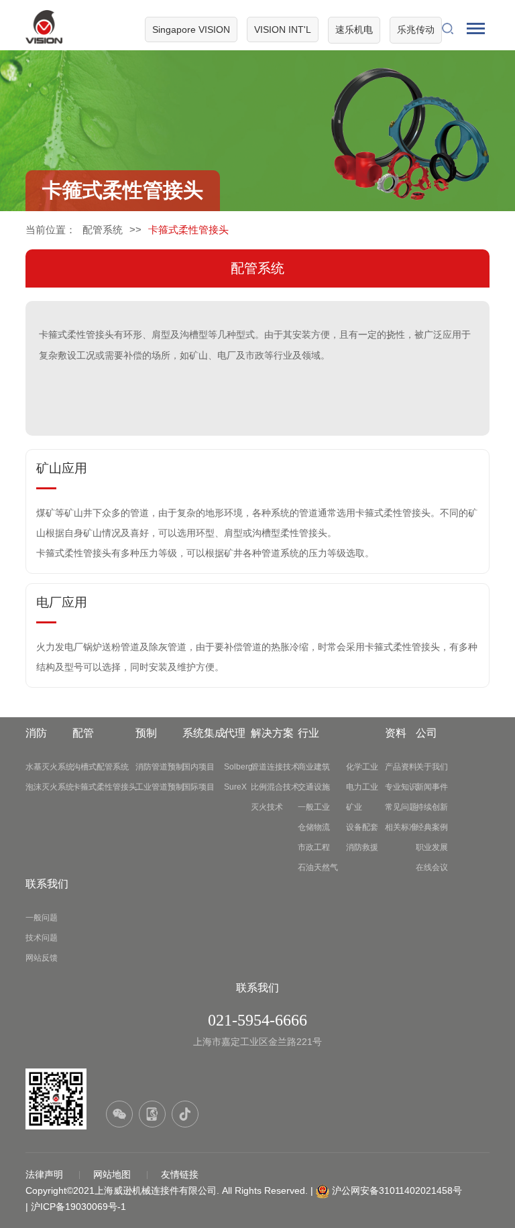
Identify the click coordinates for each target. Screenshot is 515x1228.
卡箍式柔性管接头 (104, 787)
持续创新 (432, 807)
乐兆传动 (416, 29)
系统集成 (203, 733)
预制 (146, 733)
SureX (235, 787)
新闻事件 (432, 787)
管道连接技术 (275, 767)
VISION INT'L (282, 29)
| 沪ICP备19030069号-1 (75, 1206)
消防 (36, 733)
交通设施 (314, 787)
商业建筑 (314, 767)
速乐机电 (354, 29)
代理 (234, 733)
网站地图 (113, 1174)
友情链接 (179, 1174)
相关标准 (401, 827)
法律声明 (45, 1174)
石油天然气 (318, 867)
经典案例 (432, 827)
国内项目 (198, 767)
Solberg (238, 767)
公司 (426, 733)
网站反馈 (41, 958)
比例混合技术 (275, 787)
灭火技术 (267, 807)
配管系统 (102, 229)
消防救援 (362, 847)
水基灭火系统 (49, 767)
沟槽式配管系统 (100, 767)
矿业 (354, 807)
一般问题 (41, 917)
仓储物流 (314, 827)
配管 (83, 733)
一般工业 (314, 807)
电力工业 (362, 787)
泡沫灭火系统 (49, 787)
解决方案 (272, 733)
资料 (395, 733)
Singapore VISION (191, 29)
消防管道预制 (159, 767)
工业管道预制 (159, 787)
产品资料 (401, 767)
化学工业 (362, 767)
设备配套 (362, 827)
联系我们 (46, 883)
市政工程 (314, 847)
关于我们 (432, 767)
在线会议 (432, 867)
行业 (308, 733)
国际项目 (198, 787)
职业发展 (432, 847)
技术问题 (41, 937)
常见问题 (401, 807)
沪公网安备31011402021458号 (397, 1190)
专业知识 (401, 787)
